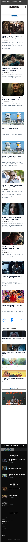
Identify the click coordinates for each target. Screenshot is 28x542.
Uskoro (13, 388)
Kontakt (20, 1)
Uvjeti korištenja (14, 1)
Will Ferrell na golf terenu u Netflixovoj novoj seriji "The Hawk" (10, 248)
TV (2, 530)
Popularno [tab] (13, 328)
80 (9, 321)
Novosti (3, 519)
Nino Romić (6, 40)
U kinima (4, 532)
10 (3, 321)
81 (11, 321)
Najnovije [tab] (6, 328)
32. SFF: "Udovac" (12, 495)
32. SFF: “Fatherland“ (13, 503)
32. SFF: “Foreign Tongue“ (14, 488)
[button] (26, 7)
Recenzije (14, 484)
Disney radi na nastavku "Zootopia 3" (11, 366)
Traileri (3, 526)
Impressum (8, 1)
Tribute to (4, 528)
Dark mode (17, 3)
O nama (3, 1)
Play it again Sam (5, 521)
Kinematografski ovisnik (7, 517)
